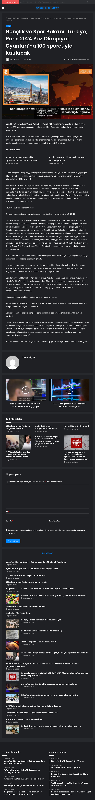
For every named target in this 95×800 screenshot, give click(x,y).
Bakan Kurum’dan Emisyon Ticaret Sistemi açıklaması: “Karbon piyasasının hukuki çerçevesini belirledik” (47, 440)
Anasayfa (11, 18)
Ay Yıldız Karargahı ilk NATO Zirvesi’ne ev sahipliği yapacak (32, 569)
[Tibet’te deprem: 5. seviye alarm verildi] (12, 645)
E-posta (9, 521)
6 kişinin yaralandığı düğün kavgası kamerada (18, 427)
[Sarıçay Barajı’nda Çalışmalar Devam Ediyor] (12, 623)
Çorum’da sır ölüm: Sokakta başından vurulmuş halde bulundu (49, 684)
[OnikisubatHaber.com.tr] (47, 8)
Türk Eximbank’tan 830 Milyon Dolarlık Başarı (37, 2)
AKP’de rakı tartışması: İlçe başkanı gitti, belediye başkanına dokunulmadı (18, 454)
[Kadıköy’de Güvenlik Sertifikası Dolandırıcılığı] (12, 634)
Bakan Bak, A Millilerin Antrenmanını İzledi (24, 719)
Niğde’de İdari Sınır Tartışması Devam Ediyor (46, 427)
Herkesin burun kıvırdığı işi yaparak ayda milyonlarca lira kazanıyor (51, 726)
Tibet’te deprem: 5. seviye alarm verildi (38, 642)
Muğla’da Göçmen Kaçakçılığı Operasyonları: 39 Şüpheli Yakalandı (36, 562)
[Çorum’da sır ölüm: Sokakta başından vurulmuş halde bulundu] (12, 687)
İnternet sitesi (54, 521)
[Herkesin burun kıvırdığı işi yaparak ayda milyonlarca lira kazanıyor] (12, 729)
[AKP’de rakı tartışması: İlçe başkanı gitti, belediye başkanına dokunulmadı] (18, 442)
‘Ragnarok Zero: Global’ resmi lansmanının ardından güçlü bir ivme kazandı (40, 589)
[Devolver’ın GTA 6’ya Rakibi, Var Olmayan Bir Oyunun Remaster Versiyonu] (12, 599)
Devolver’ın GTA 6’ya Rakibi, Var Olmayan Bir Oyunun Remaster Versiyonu (54, 595)
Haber (18, 18)
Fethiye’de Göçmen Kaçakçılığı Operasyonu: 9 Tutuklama (32, 713)
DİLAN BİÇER (14, 60)
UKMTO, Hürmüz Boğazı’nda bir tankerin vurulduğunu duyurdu (33, 706)
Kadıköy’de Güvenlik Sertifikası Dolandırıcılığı (41, 631)
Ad (7, 512)
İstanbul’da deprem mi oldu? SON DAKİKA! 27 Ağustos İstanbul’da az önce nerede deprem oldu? (76, 455)
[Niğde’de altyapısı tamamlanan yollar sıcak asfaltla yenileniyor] (12, 698)
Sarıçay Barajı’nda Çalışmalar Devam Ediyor (41, 620)
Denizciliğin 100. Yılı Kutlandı (76, 426)
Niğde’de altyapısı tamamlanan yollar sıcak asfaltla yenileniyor (50, 695)
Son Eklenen (47, 553)
